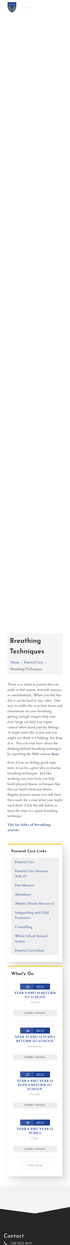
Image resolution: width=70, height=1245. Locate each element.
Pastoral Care (33, 662)
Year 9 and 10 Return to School (35, 995)
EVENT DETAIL (35, 1013)
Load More (35, 1165)
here (55, 754)
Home (14, 662)
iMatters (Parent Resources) (34, 903)
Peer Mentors (24, 885)
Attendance (23, 894)
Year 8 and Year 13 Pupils (35, 1131)
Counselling (23, 927)
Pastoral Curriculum (29, 950)
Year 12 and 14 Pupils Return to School (35, 1039)
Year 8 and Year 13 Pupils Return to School (35, 1085)
